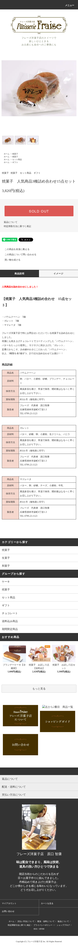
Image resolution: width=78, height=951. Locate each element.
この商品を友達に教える (17, 249)
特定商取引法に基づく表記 (17, 226)
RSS (35, 929)
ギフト (15, 162)
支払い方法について (25, 921)
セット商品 (17, 159)
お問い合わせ (8, 911)
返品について (10, 222)
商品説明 (20, 273)
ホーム (6, 154)
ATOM (41, 929)
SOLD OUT (39, 211)
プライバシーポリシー (43, 925)
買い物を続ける (12, 259)
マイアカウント (9, 903)
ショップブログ (63, 925)
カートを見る (47, 903)
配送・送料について (46, 921)
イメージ (59, 273)
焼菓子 (15, 154)
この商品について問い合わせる (20, 254)
